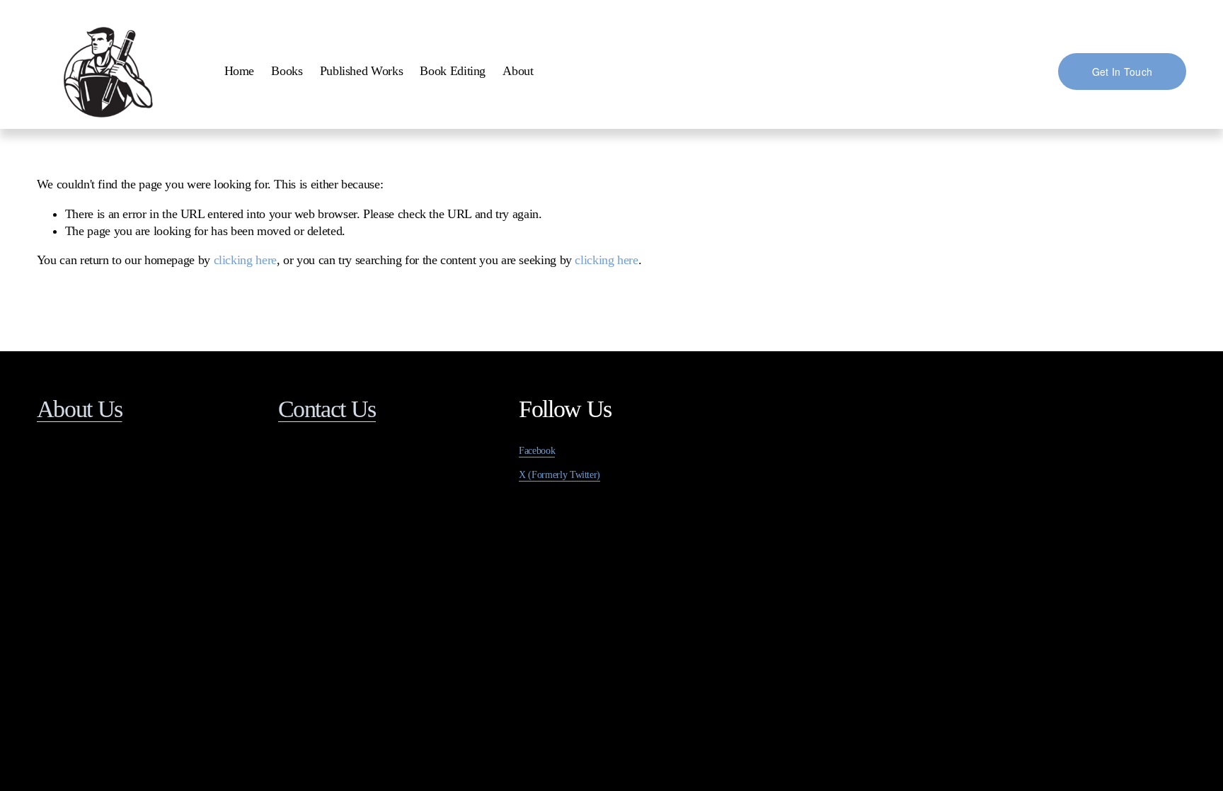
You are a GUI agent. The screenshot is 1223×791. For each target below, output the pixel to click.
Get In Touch (1122, 71)
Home (239, 71)
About (518, 71)
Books (286, 71)
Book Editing (453, 71)
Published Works (361, 71)
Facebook (537, 450)
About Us (79, 409)
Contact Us (327, 409)
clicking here (245, 260)
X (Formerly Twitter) (559, 475)
